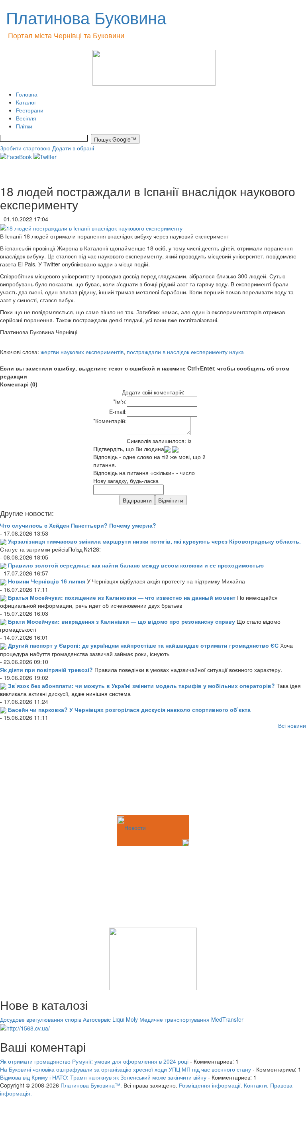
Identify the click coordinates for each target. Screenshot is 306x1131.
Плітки (24, 126)
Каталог (26, 102)
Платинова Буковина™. (91, 1085)
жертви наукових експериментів (82, 352)
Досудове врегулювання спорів (40, 1019)
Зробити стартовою (25, 148)
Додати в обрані (73, 148)
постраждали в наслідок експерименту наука (185, 352)
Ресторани (29, 110)
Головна (26, 94)
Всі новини (292, 725)
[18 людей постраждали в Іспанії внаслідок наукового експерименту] (91, 227)
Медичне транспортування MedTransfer (191, 1019)
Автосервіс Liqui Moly (110, 1019)
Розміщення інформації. (210, 1085)
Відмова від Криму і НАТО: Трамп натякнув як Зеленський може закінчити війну (103, 1077)
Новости (135, 828)
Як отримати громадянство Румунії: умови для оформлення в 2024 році (94, 1061)
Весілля (26, 118)
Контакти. (256, 1085)
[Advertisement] (40, 773)
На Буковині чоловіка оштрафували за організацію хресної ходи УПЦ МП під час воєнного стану (125, 1069)
